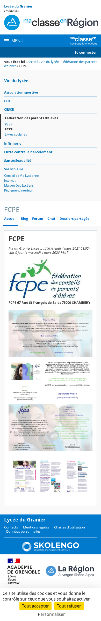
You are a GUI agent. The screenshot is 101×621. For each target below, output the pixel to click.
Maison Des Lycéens (19, 185)
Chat (51, 218)
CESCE (9, 109)
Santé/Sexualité (17, 160)
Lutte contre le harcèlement (28, 152)
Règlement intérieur (18, 190)
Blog (24, 218)
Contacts (11, 527)
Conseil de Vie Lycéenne (21, 175)
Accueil (32, 61)
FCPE (9, 129)
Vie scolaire (13, 169)
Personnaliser (51, 614)
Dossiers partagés (74, 218)
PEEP (8, 124)
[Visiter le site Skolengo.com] (50, 550)
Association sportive (21, 92)
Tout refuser (69, 606)
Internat (10, 180)
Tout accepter (35, 606)
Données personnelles (23, 531)
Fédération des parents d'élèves (31, 118)
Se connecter (86, 52)
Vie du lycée (50, 61)
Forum (37, 218)
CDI (7, 100)
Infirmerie (12, 143)
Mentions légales (36, 527)
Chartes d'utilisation (69, 527)
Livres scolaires (16, 134)
